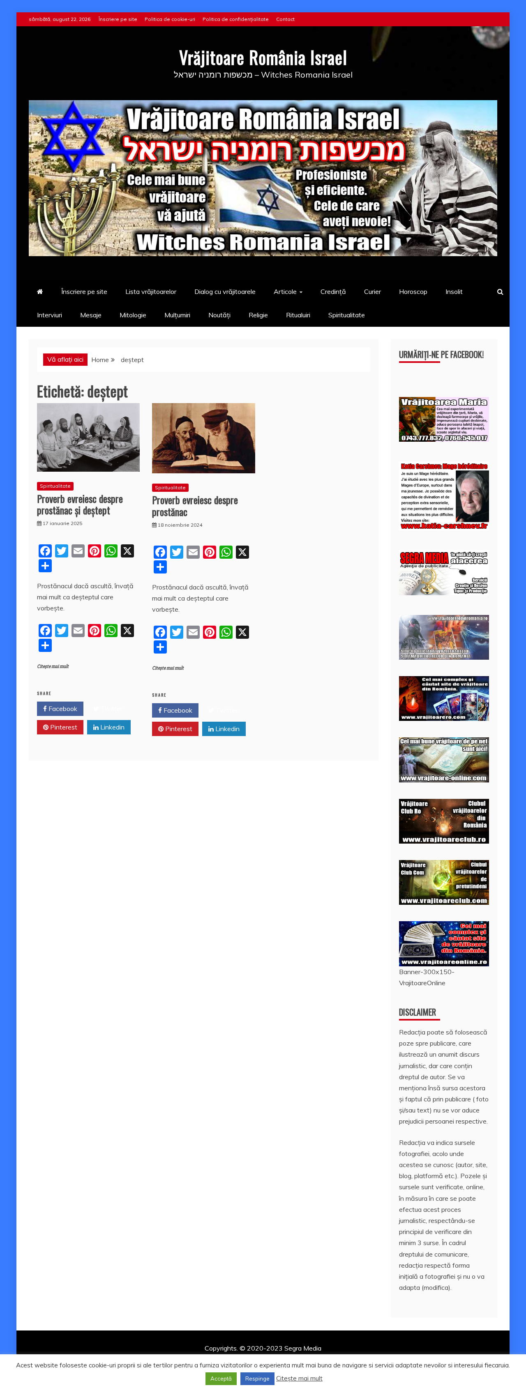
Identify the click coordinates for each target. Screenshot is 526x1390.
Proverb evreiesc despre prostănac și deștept (80, 504)
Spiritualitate (346, 315)
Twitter (110, 708)
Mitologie (133, 315)
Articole (285, 291)
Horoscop (413, 291)
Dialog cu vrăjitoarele (225, 291)
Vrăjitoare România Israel (263, 57)
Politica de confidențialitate (236, 19)
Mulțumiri (177, 315)
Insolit (454, 291)
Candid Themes (350, 1359)
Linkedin (112, 727)
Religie (258, 315)
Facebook (62, 708)
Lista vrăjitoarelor (150, 291)
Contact (285, 19)
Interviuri (49, 315)
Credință (333, 291)
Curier (372, 291)
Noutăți (219, 315)
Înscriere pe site (118, 19)
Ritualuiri (298, 315)
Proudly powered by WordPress (200, 1359)
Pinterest (62, 727)
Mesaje (91, 315)
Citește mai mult (53, 666)
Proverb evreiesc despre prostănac (195, 505)
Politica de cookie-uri (170, 19)
